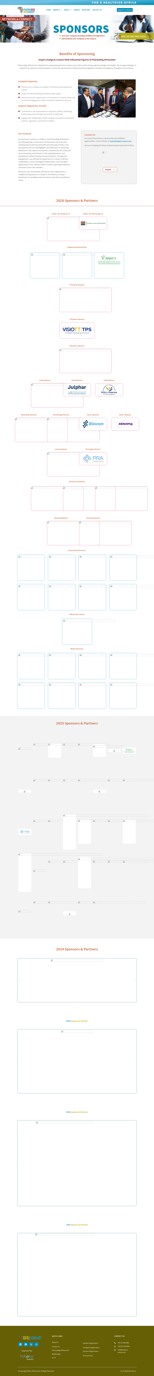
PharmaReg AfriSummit (60, 1350)
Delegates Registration (91, 1347)
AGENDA (77, 10)
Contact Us (56, 1347)
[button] (57, 10)
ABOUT (66, 10)
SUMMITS (56, 10)
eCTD (54, 1358)
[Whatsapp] (36, 1344)
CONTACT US (97, 10)
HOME (48, 10)
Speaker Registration (90, 1343)
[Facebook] (26, 1344)
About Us (55, 1342)
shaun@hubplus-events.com (120, 141)
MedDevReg (56, 1354)
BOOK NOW (86, 10)
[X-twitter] (31, 1344)
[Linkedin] (20, 1344)
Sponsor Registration (90, 1351)
